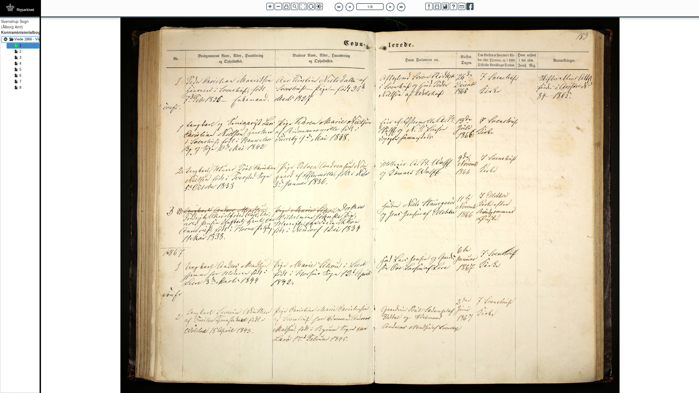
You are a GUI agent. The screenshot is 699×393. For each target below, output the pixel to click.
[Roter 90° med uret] (311, 6)
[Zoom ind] (270, 6)
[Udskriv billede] (437, 6)
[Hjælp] (453, 6)
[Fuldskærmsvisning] (303, 6)
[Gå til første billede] (338, 7)
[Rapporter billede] (429, 6)
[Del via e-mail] (462, 6)
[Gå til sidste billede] (401, 7)
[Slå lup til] (294, 6)
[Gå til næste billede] (390, 7)
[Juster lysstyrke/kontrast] (319, 6)
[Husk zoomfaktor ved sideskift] (286, 6)
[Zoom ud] (278, 6)
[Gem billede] (445, 6)
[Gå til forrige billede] (349, 7)
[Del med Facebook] (470, 6)
